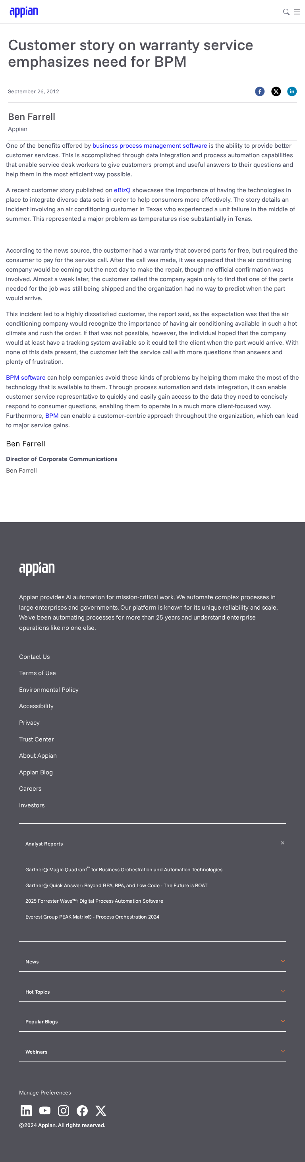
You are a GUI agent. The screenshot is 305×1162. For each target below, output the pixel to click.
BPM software (26, 377)
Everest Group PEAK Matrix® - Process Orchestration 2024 (92, 916)
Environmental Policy (49, 689)
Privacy (29, 722)
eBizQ (122, 190)
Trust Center (36, 739)
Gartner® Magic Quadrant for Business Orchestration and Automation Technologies (123, 869)
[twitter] (276, 91)
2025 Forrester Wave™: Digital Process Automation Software (94, 901)
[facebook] (260, 91)
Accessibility (36, 706)
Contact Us (34, 656)
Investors (31, 805)
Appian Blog (36, 772)
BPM (52, 415)
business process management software (150, 145)
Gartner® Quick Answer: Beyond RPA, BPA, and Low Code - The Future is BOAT (116, 885)
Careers (30, 788)
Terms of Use (37, 673)
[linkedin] (292, 91)
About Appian (38, 755)
